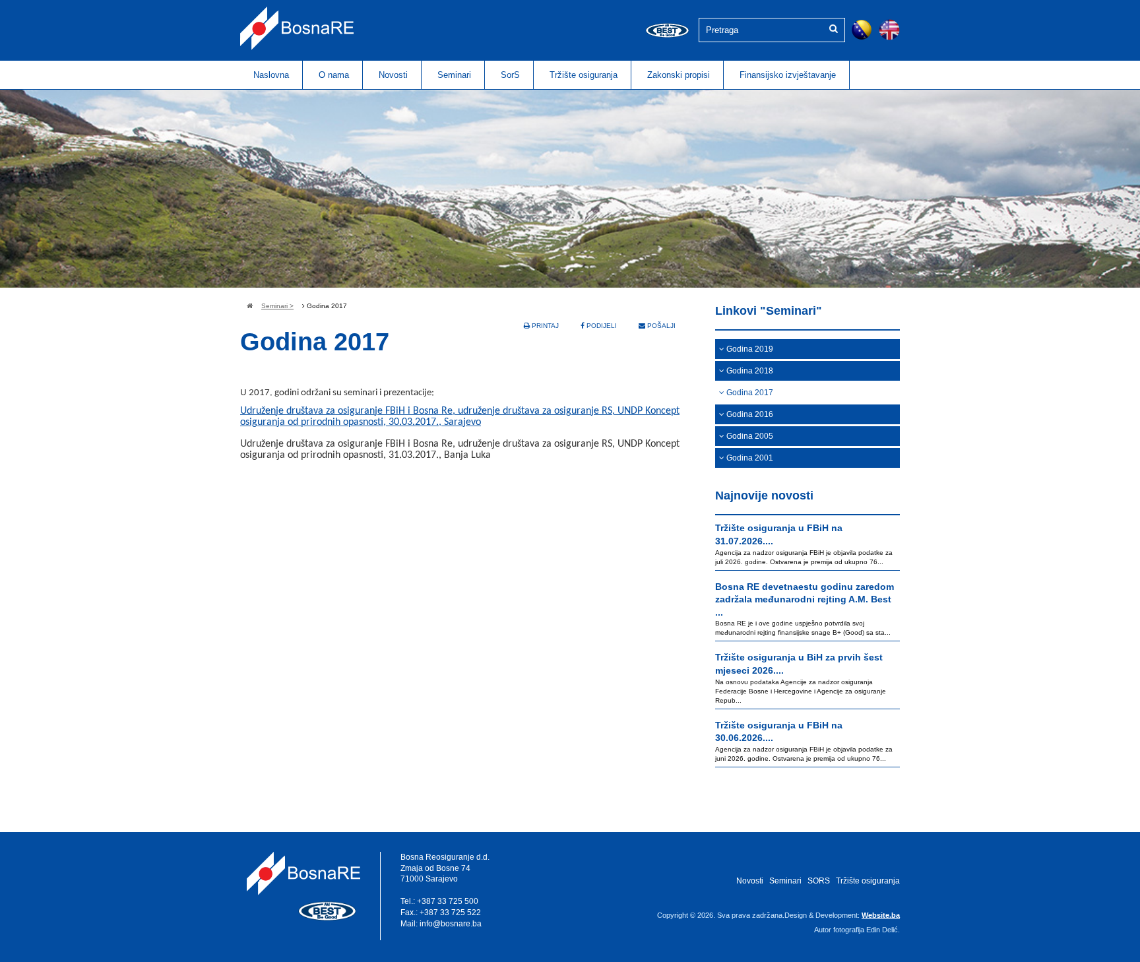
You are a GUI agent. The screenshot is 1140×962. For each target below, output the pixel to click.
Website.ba (881, 915)
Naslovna (271, 75)
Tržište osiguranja (584, 75)
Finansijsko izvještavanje (788, 75)
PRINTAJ (544, 325)
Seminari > (277, 305)
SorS (510, 75)
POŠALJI (660, 325)
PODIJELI (601, 325)
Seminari (454, 75)
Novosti (393, 75)
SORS (819, 881)
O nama (334, 75)
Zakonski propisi (678, 75)
